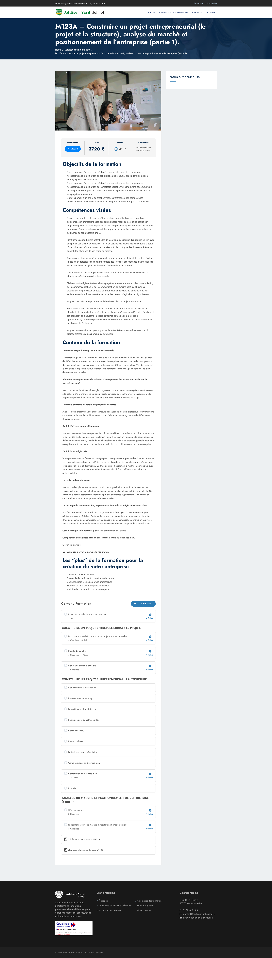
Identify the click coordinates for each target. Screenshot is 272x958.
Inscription (212, 3)
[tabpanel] (108, 498)
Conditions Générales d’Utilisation (115, 905)
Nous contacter (144, 910)
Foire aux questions (146, 905)
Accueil (151, 12)
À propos (197, 12)
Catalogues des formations (149, 900)
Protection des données (110, 910)
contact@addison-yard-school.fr (72, 3)
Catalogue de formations (173, 12)
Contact (212, 12)
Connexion (198, 3)
